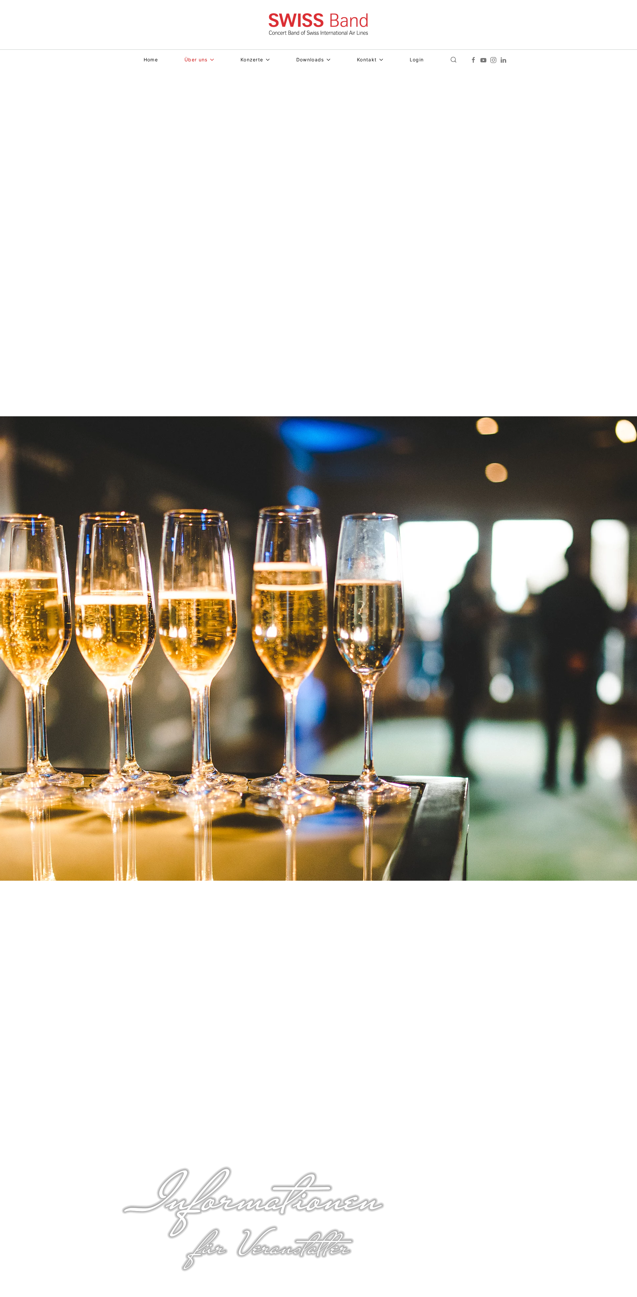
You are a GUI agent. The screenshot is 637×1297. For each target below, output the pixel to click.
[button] (453, 60)
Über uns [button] (195, 59)
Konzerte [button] (252, 59)
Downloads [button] (310, 59)
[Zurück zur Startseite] (318, 24)
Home (151, 59)
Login (417, 59)
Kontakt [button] (367, 59)
